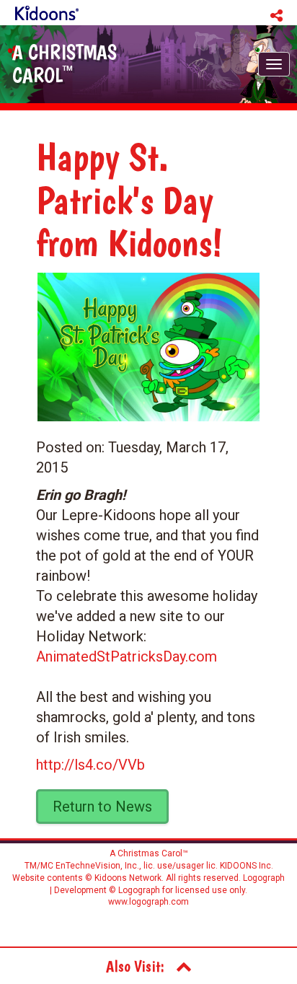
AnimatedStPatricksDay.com (126, 656)
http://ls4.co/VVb (90, 764)
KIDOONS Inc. (246, 866)
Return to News (102, 806)
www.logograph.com (148, 902)
